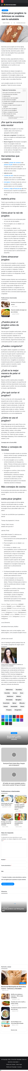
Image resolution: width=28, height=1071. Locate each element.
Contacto (19, 1067)
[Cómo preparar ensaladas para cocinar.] (21, 816)
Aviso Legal (19, 1064)
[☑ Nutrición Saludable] (10, 5)
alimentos (10, 689)
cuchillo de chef (8, 175)
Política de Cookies (10, 1064)
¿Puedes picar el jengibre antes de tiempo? (14, 101)
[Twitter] (6, 716)
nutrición (6, 703)
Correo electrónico (6, 865)
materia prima (6, 96)
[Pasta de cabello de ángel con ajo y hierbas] (5, 313)
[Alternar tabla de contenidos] (23, 90)
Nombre (3, 859)
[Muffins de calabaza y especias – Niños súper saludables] (5, 996)
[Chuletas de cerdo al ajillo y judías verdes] (5, 1003)
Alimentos (5, 10)
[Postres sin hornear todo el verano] (5, 304)
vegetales (18, 710)
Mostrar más (14, 1030)
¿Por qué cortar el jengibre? (10, 108)
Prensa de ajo (18, 188)
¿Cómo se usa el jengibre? (10, 110)
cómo (15, 693)
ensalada (9, 699)
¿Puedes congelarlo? (8, 103)
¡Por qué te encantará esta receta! (11, 92)
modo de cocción (7, 514)
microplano (7, 182)
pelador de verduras (15, 162)
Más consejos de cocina (10, 113)
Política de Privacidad (11, 1067)
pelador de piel (8, 164)
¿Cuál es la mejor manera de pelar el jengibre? (12, 105)
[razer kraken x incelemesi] (14, 1070)
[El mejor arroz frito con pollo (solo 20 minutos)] (7, 816)
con (22, 693)
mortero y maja (8, 188)
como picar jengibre (9, 115)
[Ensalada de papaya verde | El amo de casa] (5, 1013)
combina (19, 689)
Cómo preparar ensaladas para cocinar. (19, 823)
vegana (9, 710)
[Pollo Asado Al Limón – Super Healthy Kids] (7, 798)
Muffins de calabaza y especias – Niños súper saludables (17, 996)
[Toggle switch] (1, 514)
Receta (22, 703)
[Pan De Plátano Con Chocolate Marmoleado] (5, 1024)
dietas (19, 696)
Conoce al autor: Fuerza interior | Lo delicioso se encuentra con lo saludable (16, 118)
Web (2, 871)
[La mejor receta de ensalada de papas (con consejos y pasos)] (21, 799)
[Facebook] (3, 716)
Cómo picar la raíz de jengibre (10, 98)
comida (7, 693)
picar (14, 703)
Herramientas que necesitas (10, 94)
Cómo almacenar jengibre (9, 99)
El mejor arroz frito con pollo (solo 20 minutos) (6, 823)
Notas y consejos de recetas (11, 112)
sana (22, 706)
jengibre (18, 699)
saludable (14, 706)
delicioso (10, 696)
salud (6, 706)
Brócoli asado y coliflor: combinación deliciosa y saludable (14, 737)
